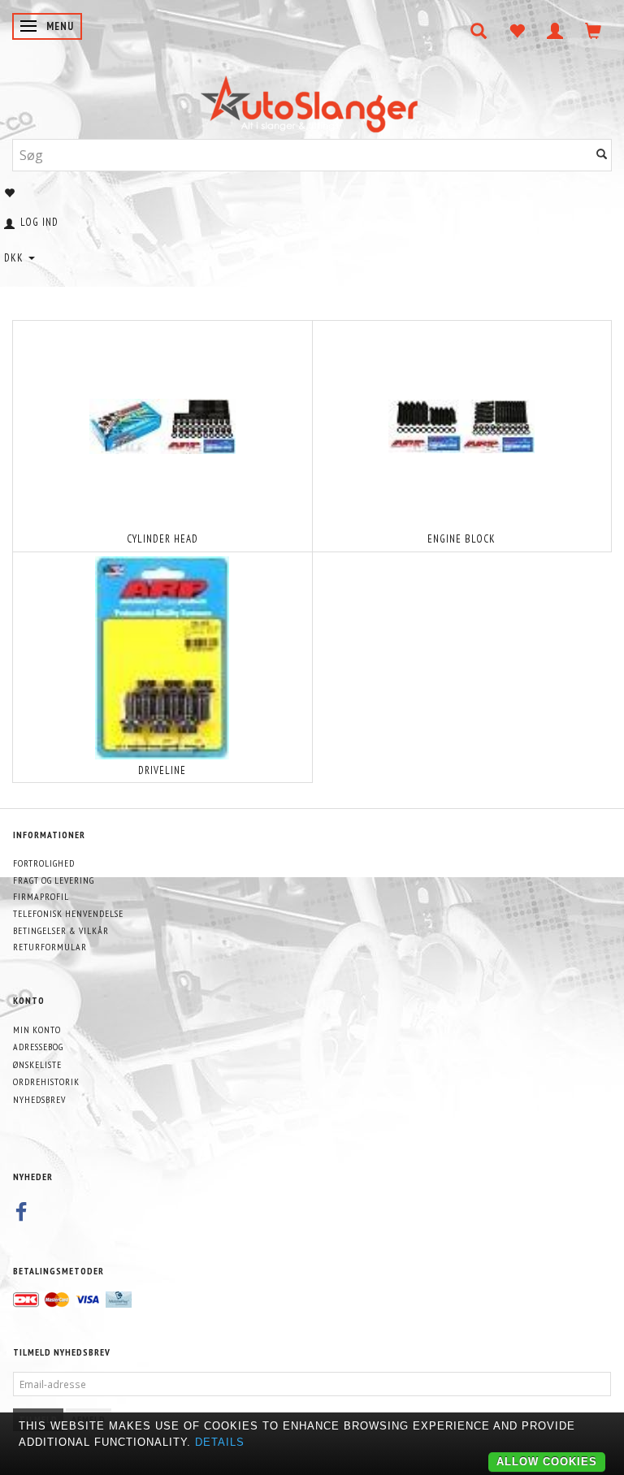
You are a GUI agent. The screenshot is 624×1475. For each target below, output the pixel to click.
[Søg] (602, 154)
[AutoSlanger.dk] (312, 100)
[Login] (555, 31)
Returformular (50, 947)
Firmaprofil (41, 896)
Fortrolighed (44, 863)
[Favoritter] (517, 31)
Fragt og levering (53, 880)
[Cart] (593, 31)
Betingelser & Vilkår (61, 930)
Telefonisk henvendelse (68, 913)
